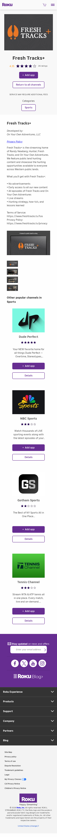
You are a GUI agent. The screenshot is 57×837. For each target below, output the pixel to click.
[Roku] (6, 4)
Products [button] (8, 701)
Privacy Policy (14, 142)
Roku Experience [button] (12, 692)
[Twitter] (24, 663)
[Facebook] (15, 663)
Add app (28, 75)
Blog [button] (5, 740)
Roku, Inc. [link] (21, 808)
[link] (28, 676)
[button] (53, 5)
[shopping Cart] (44, 6)
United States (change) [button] (28, 826)
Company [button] (8, 721)
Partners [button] (8, 731)
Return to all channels (28, 85)
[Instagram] (42, 663)
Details (29, 375)
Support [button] (8, 711)
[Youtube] (33, 663)
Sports (28, 107)
